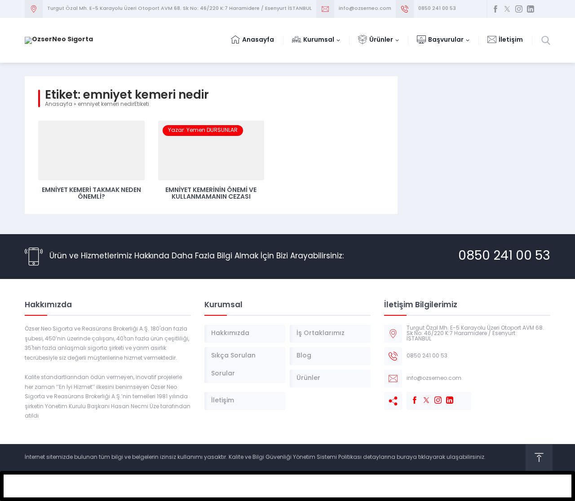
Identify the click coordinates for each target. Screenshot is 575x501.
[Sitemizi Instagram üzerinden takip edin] (518, 9)
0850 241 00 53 (437, 8)
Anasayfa (58, 104)
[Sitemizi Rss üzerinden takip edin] (542, 9)
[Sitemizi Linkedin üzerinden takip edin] (530, 9)
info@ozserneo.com (365, 8)
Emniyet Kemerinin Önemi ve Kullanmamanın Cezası (211, 193)
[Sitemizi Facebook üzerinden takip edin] (495, 9)
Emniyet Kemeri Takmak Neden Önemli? (91, 193)
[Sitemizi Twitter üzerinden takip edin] (507, 9)
